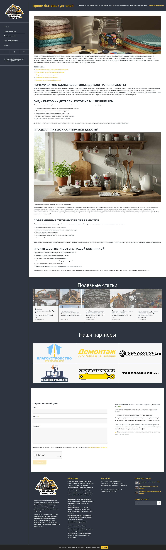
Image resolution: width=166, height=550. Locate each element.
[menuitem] (14, 27)
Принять (104, 547)
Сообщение (36, 426)
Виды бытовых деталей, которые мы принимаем (50, 72)
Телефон (36, 416)
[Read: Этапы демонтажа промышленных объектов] (137, 487)
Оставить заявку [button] (72, 526)
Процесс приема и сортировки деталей (47, 75)
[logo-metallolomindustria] (14, 11)
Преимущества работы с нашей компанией (48, 80)
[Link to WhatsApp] (14, 51)
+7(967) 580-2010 (15, 61)
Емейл (35, 407)
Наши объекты (82, 526)
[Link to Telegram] (5, 51)
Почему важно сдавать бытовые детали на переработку (52, 69)
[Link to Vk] (24, 51)
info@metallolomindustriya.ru (16, 59)
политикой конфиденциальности (97, 447)
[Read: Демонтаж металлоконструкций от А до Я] (137, 483)
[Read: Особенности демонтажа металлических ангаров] (137, 492)
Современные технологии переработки (47, 77)
